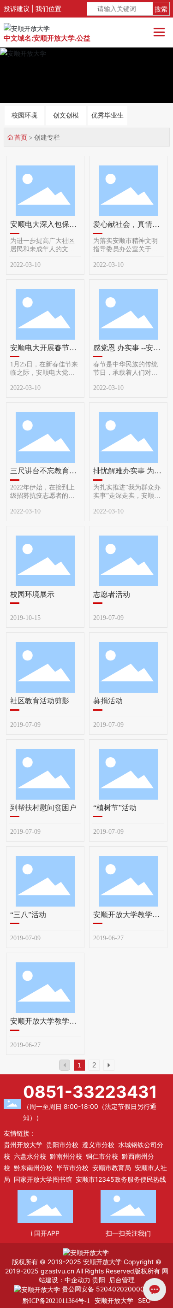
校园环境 (24, 115)
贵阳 (98, 1280)
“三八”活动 (28, 915)
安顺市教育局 (111, 1168)
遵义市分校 (98, 1145)
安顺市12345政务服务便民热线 (121, 1179)
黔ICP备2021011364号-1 (56, 1300)
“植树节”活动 (115, 808)
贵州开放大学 (23, 1145)
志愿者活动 (111, 594)
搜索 (161, 9)
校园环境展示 (32, 594)
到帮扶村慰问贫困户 (43, 808)
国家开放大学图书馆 (43, 1179)
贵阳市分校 (62, 1145)
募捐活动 (108, 701)
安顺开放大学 (114, 1300)
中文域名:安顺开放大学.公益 (47, 38)
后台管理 (122, 1280)
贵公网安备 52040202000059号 (109, 1289)
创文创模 (66, 115)
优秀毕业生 (107, 115)
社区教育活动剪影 (39, 701)
